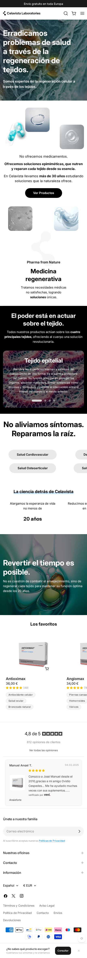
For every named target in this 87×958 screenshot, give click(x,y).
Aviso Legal (46, 905)
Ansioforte (15, 799)
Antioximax (15, 679)
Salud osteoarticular (33, 468)
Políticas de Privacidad (52, 840)
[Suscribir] (79, 831)
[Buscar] (66, 13)
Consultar (63, 950)
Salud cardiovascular (32, 454)
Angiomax (75, 679)
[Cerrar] (78, 951)
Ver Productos (43, 193)
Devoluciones (12, 920)
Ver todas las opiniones (43, 750)
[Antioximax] (32, 654)
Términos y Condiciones (18, 905)
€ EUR (27, 885)
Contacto (43, 913)
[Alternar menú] (82, 13)
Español (8, 885)
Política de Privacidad (17, 913)
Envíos (58, 913)
